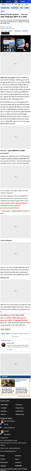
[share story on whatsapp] (17, 30)
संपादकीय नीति (18, 465)
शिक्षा (26, 320)
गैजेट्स (2, 11)
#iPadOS (7, 203)
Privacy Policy (20, 408)
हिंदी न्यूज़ (3, 333)
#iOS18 (12, 203)
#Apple (16, 205)
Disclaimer (4, 411)
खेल (22, 4)
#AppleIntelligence (21, 203)
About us (3, 414)
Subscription (4, 404)
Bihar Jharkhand (9, 427)
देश (12, 4)
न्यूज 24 (2, 318)
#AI (19, 205)
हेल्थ (23, 320)
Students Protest (5, 7)
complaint (3, 465)
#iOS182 (10, 205)
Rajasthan (7, 434)
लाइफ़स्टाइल (18, 320)
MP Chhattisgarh (9, 421)
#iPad (2, 203)
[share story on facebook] (5, 30)
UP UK (6, 424)
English (23, 1)
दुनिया (19, 4)
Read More (9, 349)
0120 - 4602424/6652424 (12, 448)
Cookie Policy (19, 411)
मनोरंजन (10, 320)
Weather (27, 7)
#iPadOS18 (3, 205)
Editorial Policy (20, 414)
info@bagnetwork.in (10, 451)
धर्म (13, 320)
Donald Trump (14, 7)
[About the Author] (3, 345)
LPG (21, 7)
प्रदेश (16, 4)
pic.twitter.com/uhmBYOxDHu (10, 208)
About (17, 459)
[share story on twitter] (10, 30)
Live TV (8, 1)
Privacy (2, 455)
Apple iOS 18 (7, 329)
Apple (2, 329)
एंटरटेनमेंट (26, 4)
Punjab (6, 431)
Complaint (4, 408)
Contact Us (19, 404)
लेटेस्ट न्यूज (3, 4)
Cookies (2, 459)
